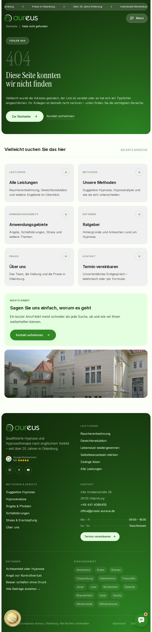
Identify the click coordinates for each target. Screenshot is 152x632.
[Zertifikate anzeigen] (12, 618)
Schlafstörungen (17, 513)
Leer (93, 586)
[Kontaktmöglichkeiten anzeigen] (141, 620)
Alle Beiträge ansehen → (23, 589)
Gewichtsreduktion (93, 441)
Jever (80, 586)
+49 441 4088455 (93, 504)
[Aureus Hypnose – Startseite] (21, 18)
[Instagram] (9, 470)
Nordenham (110, 586)
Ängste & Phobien (18, 506)
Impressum (119, 623)
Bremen (116, 569)
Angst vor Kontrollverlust (24, 575)
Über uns (12, 527)
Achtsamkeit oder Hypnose (25, 569)
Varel (103, 595)
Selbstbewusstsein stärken (99, 455)
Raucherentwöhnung (95, 433)
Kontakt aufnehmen (60, 116)
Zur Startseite (21, 116)
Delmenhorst (107, 578)
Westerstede (84, 603)
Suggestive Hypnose (20, 492)
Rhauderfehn (84, 595)
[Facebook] (19, 470)
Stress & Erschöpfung (21, 520)
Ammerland (83, 569)
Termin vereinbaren (97, 536)
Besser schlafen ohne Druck (26, 582)
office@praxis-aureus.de (97, 511)
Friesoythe (128, 578)
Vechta (117, 595)
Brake (100, 569)
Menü (140, 18)
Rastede (130, 586)
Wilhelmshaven (108, 603)
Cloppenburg (85, 578)
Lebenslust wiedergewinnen (99, 448)
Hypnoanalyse (16, 499)
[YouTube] (28, 470)
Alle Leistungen (91, 469)
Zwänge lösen (90, 462)
